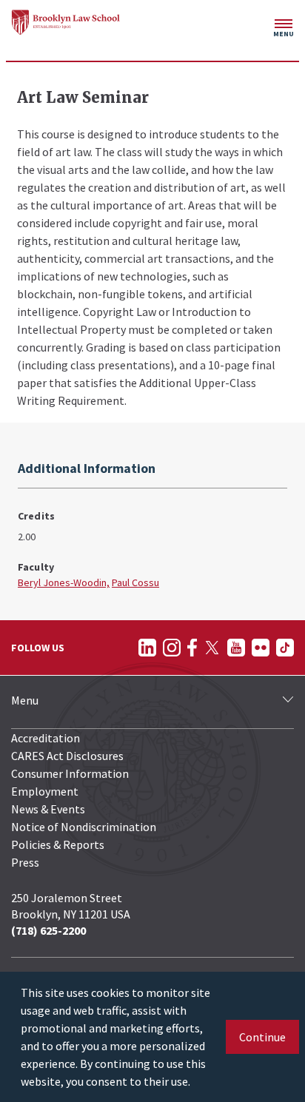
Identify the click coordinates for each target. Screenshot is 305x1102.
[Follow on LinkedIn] (147, 647)
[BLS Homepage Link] (66, 22)
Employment (44, 791)
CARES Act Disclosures (67, 755)
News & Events (48, 809)
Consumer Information (70, 773)
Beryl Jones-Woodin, (64, 582)
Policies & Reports (57, 844)
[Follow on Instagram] (172, 647)
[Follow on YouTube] (236, 647)
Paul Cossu (135, 582)
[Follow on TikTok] (285, 647)
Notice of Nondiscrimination (83, 826)
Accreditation (45, 737)
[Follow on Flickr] (260, 647)
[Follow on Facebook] (192, 647)
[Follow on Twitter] (212, 647)
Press (25, 862)
